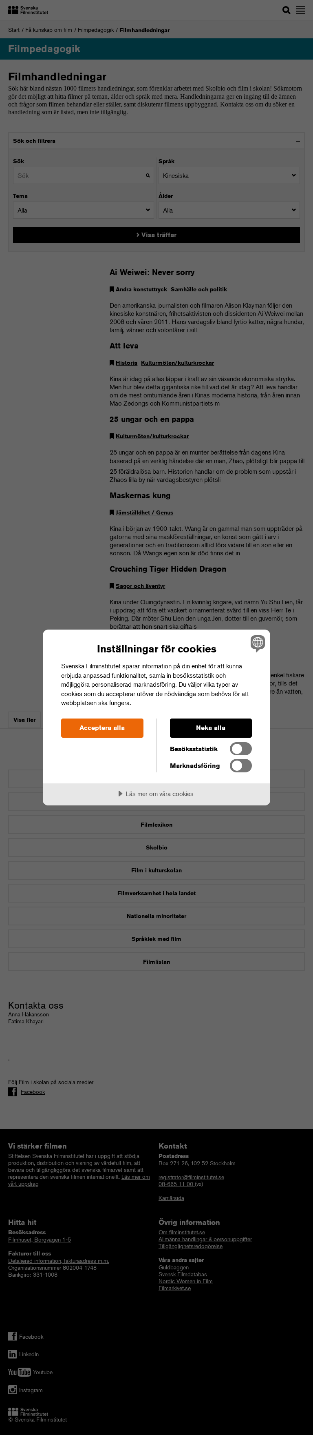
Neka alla (210, 728)
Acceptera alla (102, 728)
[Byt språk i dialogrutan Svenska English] (257, 643)
